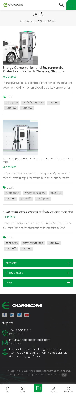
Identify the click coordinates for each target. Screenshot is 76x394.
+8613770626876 (20, 330)
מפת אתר (19, 375)
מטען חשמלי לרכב (33, 102)
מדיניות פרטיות (40, 375)
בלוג (11, 375)
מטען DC (11, 108)
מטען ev (53, 102)
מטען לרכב (12, 102)
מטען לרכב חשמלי (35, 193)
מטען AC (27, 108)
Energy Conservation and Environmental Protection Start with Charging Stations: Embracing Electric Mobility (34, 70)
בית (40, 21)
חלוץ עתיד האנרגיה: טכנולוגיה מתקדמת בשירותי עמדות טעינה (38, 212)
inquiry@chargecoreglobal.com (29, 340)
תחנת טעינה (12, 193)
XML (29, 375)
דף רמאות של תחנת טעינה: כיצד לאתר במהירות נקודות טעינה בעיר (37, 160)
